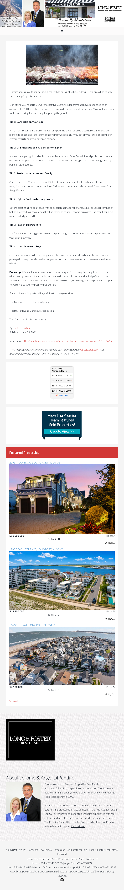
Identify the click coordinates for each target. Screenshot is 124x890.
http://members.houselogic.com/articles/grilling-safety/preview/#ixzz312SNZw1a (67, 340)
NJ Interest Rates (66, 400)
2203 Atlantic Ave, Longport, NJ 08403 (34, 462)
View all (13, 700)
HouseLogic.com (89, 349)
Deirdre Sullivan (22, 327)
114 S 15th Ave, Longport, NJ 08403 (32, 624)
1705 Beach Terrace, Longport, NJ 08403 (36, 549)
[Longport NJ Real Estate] (62, 13)
